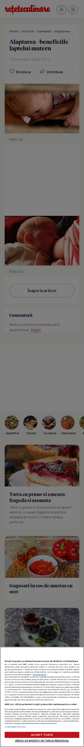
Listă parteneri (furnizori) (15, 727)
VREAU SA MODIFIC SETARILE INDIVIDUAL (42, 740)
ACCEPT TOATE (42, 735)
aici (68, 689)
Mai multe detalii (40, 674)
